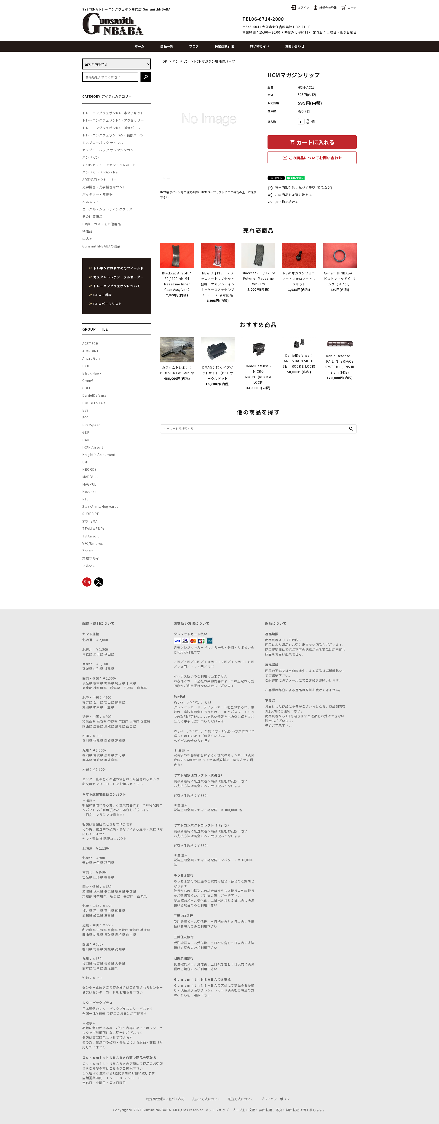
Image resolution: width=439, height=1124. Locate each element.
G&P (85, 432)
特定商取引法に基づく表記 (165, 1099)
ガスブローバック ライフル (102, 142)
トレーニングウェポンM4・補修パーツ (111, 127)
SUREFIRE (90, 513)
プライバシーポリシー (277, 1099)
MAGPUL (89, 484)
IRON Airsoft (92, 447)
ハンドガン (180, 61)
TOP (163, 61)
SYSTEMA (90, 521)
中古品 (87, 238)
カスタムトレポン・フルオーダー (118, 277)
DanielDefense (94, 395)
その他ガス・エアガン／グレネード (109, 164)
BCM (86, 366)
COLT (86, 388)
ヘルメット (90, 201)
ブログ (194, 46)
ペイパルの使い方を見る (192, 740)
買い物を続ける (283, 201)
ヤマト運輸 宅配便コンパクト (104, 838)
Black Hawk (92, 373)
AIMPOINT (90, 351)
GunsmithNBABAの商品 (101, 246)
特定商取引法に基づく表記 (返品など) (300, 187)
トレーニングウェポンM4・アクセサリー (113, 120)
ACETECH (90, 343)
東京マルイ (90, 558)
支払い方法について (206, 1099)
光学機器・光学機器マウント (104, 187)
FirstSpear (91, 425)
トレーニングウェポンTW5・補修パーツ (112, 135)
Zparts (88, 550)
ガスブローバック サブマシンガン (108, 150)
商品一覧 (166, 46)
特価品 (87, 231)
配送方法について (241, 1099)
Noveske (89, 491)
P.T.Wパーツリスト (107, 303)
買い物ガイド (259, 46)
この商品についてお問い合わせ (312, 157)
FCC (85, 417)
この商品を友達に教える (290, 194)
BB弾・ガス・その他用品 (101, 224)
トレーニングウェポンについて (116, 286)
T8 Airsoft (90, 536)
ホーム (139, 46)
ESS (85, 410)
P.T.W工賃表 (102, 294)
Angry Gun (91, 358)
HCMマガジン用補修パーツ (214, 61)
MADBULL (90, 476)
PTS (85, 499)
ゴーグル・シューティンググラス (107, 209)
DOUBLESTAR (93, 403)
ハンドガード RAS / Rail (101, 172)
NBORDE (89, 469)
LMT (85, 462)
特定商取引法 (224, 46)
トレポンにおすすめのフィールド (118, 268)
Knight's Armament (99, 454)
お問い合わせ (294, 46)
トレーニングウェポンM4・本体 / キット (113, 113)
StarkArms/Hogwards (100, 506)
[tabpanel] (209, 120)
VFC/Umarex (92, 543)
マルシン (89, 565)
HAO (85, 440)
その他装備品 (92, 216)
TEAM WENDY (93, 528)
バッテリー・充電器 (97, 194)
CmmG (88, 380)
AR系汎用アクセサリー (99, 179)
